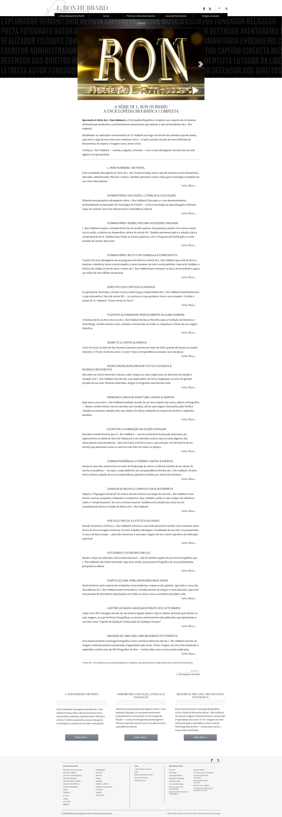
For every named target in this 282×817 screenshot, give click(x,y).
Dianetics (172, 770)
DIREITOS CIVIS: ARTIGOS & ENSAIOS (131, 287)
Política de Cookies (190, 813)
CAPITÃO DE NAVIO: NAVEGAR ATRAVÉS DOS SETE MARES (144, 608)
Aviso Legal (216, 813)
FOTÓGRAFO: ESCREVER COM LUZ (128, 553)
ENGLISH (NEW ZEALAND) (72, 781)
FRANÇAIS (66, 793)
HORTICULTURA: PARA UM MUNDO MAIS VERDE (137, 580)
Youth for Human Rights (201, 786)
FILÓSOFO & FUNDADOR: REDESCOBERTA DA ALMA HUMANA (145, 315)
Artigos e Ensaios (140, 781)
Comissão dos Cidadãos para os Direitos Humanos (203, 789)
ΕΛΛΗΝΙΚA (99, 790)
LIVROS (141, 23)
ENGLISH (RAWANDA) (70, 787)
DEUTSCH (99, 773)
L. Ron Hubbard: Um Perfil (142, 769)
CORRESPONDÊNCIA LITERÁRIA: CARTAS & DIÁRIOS (140, 461)
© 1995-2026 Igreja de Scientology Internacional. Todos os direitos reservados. (87, 813)
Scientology (173, 773)
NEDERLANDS (100, 770)
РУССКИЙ (66, 802)
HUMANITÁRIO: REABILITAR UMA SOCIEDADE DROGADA (142, 223)
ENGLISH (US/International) (72, 770)
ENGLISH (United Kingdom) (72, 776)
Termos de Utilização (205, 813)
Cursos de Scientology (176, 784)
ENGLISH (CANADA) (70, 773)
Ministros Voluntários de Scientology (176, 788)
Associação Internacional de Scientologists (178, 793)
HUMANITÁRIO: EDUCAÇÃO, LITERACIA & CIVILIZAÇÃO (141, 195)
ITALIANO (99, 793)
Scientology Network (176, 776)
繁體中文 (66, 805)
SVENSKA (99, 781)
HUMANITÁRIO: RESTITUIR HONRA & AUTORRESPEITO (142, 255)
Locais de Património (141, 778)
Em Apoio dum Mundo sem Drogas (200, 777)
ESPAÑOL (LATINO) (102, 784)
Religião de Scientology (176, 779)
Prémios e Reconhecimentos (143, 775)
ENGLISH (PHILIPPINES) (71, 784)
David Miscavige (174, 781)
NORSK (98, 779)
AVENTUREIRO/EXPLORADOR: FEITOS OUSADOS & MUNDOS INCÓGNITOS (127, 368)
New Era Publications (183, 662)
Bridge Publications (163, 662)
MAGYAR (98, 776)
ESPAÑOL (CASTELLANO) (104, 787)
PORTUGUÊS (100, 795)
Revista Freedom (199, 770)
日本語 (65, 799)
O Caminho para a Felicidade (203, 773)
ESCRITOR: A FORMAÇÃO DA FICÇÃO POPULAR (136, 429)
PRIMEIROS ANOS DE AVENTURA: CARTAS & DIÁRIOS (140, 397)
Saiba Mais (187, 185)
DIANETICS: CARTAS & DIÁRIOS (127, 342)
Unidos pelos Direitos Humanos (200, 782)
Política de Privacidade (175, 813)
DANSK (65, 790)
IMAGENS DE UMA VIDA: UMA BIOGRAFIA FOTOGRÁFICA (142, 636)
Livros (136, 772)
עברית (66, 795)
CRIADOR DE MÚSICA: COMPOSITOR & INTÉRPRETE (140, 489)
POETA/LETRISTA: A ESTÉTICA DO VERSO (133, 521)
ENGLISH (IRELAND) (70, 779)
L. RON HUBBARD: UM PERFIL (126, 168)
